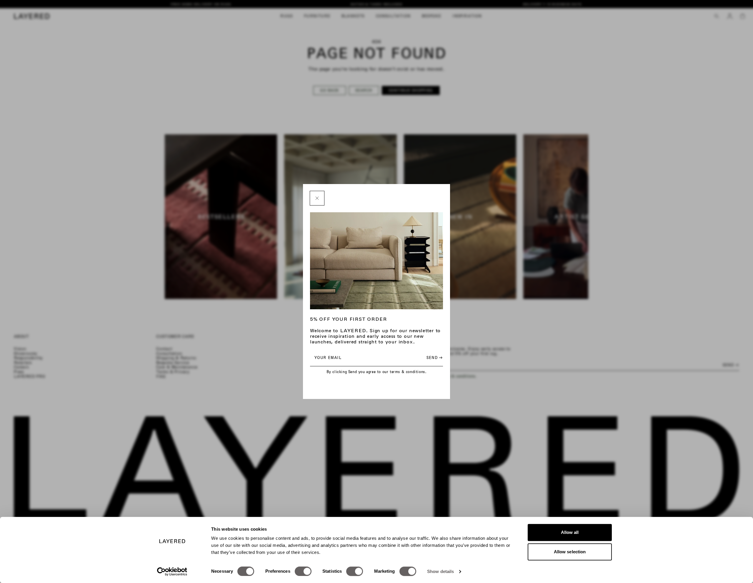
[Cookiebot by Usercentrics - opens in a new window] (172, 571)
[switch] (303, 571)
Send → (435, 357)
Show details (440, 571)
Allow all (570, 532)
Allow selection (570, 551)
